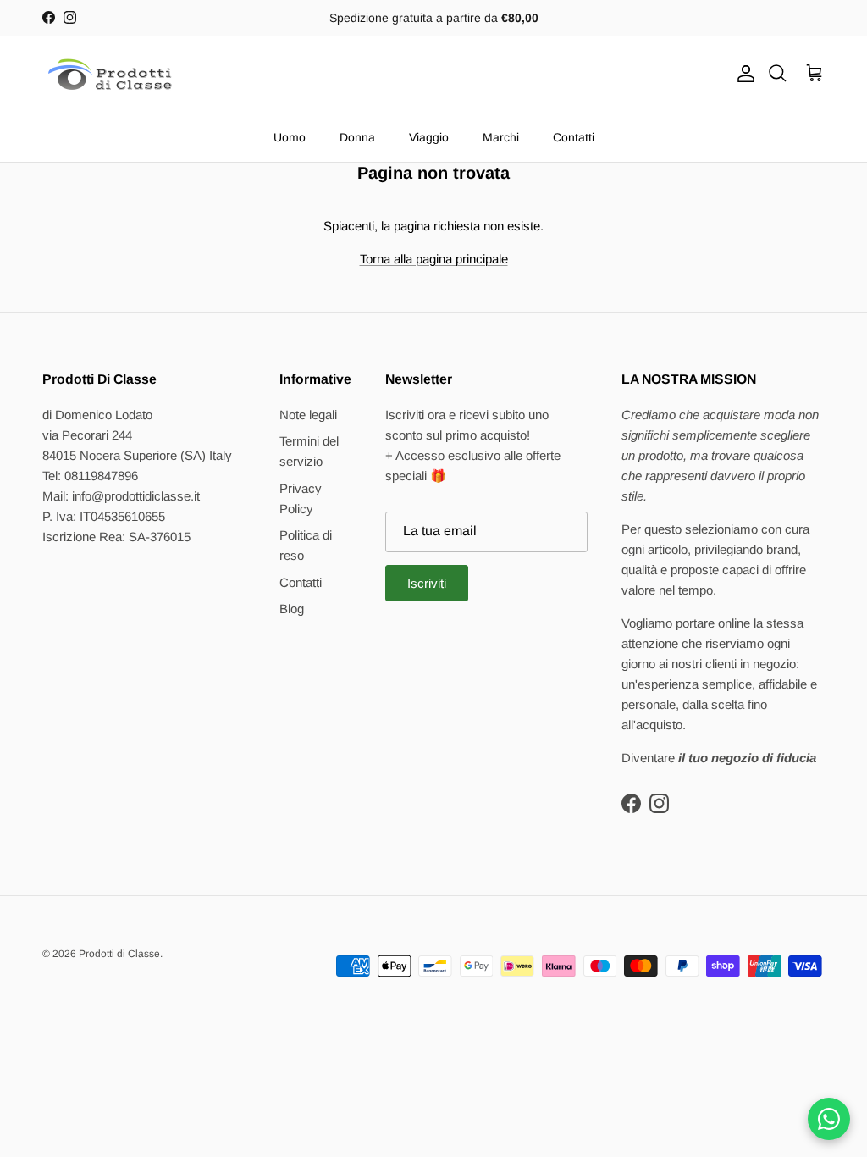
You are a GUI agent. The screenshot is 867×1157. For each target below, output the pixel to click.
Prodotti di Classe (119, 954)
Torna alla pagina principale (434, 259)
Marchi (501, 137)
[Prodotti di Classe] (110, 74)
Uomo (289, 137)
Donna (357, 137)
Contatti (573, 137)
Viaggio (429, 137)
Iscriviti (426, 583)
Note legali (308, 414)
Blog (291, 608)
